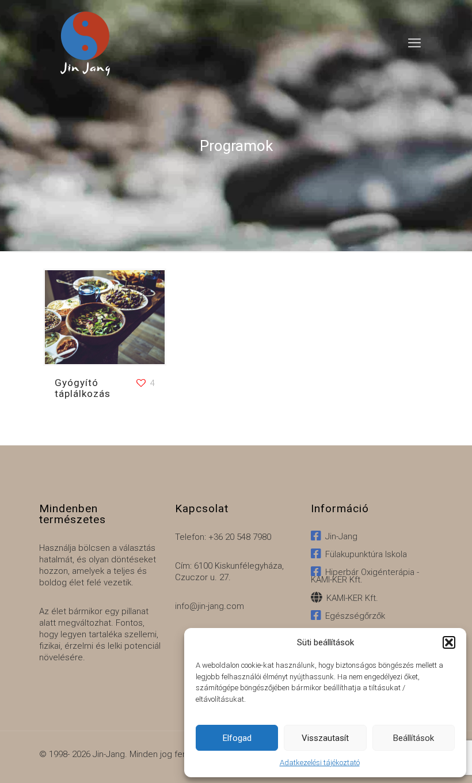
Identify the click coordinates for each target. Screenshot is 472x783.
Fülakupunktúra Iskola (364, 554)
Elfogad (237, 738)
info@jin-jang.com (209, 606)
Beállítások (413, 738)
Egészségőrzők (353, 616)
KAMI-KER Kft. (350, 598)
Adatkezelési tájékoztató (320, 762)
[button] (449, 642)
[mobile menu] (414, 43)
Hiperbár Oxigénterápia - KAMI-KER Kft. (365, 576)
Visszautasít (325, 738)
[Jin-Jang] (85, 43)
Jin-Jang (339, 536)
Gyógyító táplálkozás (83, 388)
